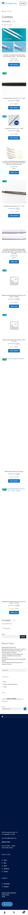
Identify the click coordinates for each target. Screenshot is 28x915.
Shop (5, 863)
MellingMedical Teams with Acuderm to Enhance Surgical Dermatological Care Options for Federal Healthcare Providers (14, 650)
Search (3, 634)
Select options (14, 64)
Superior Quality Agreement (9, 893)
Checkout (6, 886)
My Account (4, 912)
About (5, 865)
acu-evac (11, 698)
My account (7, 883)
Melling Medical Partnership (9, 647)
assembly (18, 698)
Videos (5, 686)
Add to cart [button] (14, 172)
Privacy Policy (5, 894)
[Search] (25, 708)
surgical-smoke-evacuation (10, 684)
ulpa (7, 701)
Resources (6, 868)
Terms (3, 896)
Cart (22, 911)
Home (4, 11)
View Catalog (7, 904)
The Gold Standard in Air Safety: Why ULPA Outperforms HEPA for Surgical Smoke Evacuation (12, 656)
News (4, 681)
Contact (6, 871)
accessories (4, 698)
